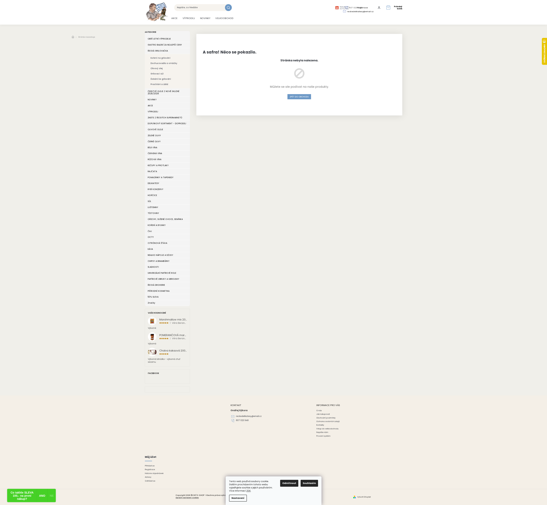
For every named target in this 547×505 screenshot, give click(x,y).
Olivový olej (157, 68)
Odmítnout (289, 483)
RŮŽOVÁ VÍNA (154, 159)
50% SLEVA (153, 296)
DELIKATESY (153, 183)
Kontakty (320, 425)
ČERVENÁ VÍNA (155, 153)
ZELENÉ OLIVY (154, 135)
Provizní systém (323, 436)
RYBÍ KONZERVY (155, 189)
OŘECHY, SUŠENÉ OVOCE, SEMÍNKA (165, 219)
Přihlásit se (150, 466)
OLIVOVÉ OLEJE (155, 129)
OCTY (151, 237)
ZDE (248, 490)
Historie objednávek (154, 473)
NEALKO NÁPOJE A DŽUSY (160, 255)
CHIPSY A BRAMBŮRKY (159, 261)
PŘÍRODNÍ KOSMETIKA (159, 291)
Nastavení (238, 498)
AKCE (150, 105)
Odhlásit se (150, 481)
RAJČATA (152, 171)
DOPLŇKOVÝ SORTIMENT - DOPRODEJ (167, 123)
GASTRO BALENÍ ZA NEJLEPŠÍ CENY (165, 44)
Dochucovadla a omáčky (164, 63)
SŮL (149, 201)
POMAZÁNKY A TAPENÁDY (161, 177)
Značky (151, 302)
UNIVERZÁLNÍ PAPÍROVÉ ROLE (162, 273)
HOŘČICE (152, 195)
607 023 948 (242, 420)
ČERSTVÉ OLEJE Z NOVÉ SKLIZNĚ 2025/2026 (163, 92)
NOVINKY (152, 99)
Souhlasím (309, 483)
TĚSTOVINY (153, 213)
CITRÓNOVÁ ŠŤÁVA (157, 243)
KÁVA (150, 249)
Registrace (150, 469)
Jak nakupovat (323, 414)
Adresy (148, 477)
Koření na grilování (160, 58)
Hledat (229, 7)
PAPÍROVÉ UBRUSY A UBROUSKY (163, 279)
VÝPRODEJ (153, 111)
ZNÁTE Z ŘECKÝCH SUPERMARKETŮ (165, 117)
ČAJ (150, 231)
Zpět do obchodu (299, 96)
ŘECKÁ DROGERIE (156, 285)
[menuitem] (174, 18)
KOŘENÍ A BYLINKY (157, 225)
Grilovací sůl (157, 73)
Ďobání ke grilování (161, 79)
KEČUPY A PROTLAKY (158, 165)
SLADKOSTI (153, 267)
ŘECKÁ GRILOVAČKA (158, 50)
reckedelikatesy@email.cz (249, 416)
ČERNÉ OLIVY (154, 141)
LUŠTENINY (153, 207)
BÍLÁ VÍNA (152, 147)
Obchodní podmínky (325, 418)
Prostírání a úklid (159, 84)
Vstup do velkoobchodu (327, 428)
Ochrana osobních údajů (328, 421)
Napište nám (322, 432)
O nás (319, 410)
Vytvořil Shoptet (364, 497)
